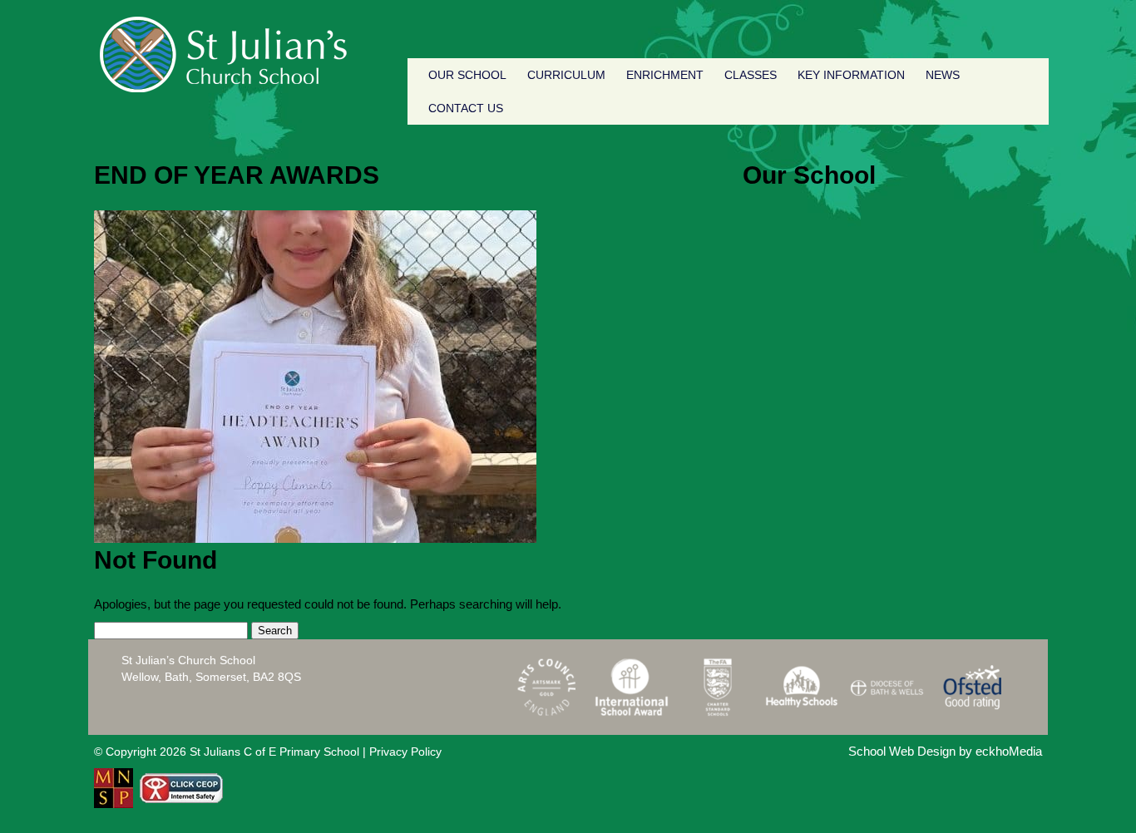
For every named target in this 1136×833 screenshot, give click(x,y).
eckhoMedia (1008, 751)
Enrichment (665, 74)
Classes (750, 74)
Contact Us (465, 108)
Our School (467, 74)
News (943, 74)
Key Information (851, 74)
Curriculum (566, 74)
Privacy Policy (405, 751)
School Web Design (902, 751)
